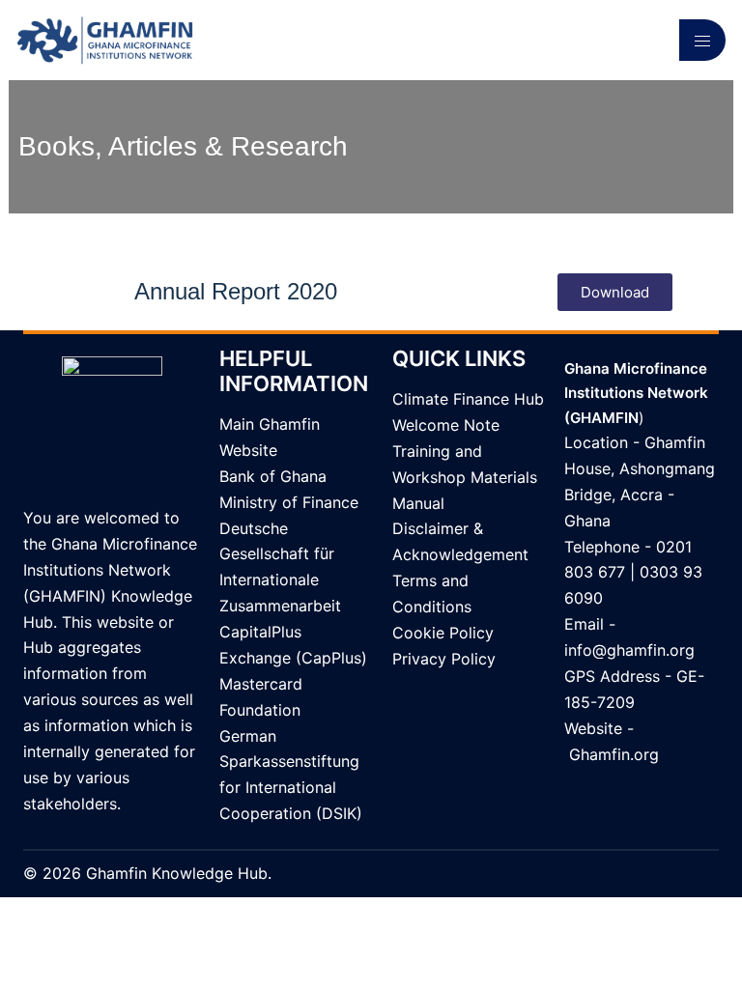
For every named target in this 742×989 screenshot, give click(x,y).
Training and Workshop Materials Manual (464, 477)
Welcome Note (445, 425)
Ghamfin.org (614, 754)
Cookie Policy (443, 632)
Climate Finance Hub (468, 399)
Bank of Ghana (273, 476)
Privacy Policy (444, 658)
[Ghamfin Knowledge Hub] (104, 38)
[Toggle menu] (702, 40)
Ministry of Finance (288, 502)
